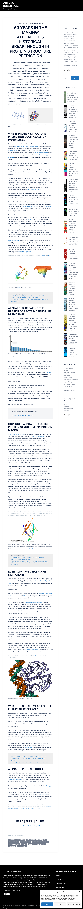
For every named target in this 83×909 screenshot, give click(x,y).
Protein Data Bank (38, 436)
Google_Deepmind (25, 842)
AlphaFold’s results (13, 241)
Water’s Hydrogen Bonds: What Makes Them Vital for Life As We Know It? (30, 762)
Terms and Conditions (27, 905)
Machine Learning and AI (70, 372)
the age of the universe (34, 189)
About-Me (66, 406)
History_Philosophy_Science (40, 842)
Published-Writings (68, 408)
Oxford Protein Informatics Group (22, 415)
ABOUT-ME (59, 875)
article (34, 655)
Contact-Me (67, 410)
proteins (24, 844)
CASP (29, 219)
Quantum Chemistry (69, 368)
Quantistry (12, 846)
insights (41, 484)
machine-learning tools (32, 649)
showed (49, 372)
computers (43, 794)
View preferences (74, 904)
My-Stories (66, 405)
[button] (80, 892)
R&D (19, 846)
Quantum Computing (69, 374)
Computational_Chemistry (34, 839)
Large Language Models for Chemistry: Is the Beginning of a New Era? (29, 561)
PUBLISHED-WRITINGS (63, 883)
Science (24, 846)
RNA (29, 596)
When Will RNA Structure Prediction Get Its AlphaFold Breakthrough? (29, 756)
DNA (24, 596)
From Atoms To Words (30, 826)
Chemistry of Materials (69, 381)
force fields (47, 206)
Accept (47, 904)
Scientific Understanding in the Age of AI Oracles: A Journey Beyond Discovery (73, 141)
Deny (60, 904)
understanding (29, 747)
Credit (18, 287)
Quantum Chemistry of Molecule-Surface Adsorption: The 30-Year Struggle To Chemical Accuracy (73, 322)
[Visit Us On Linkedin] (65, 70)
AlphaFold (12, 839)
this (42, 255)
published (10, 356)
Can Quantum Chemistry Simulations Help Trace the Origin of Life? (73, 155)
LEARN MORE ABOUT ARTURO (11, 890)
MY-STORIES (60, 887)
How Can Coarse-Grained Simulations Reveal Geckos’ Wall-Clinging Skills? (73, 169)
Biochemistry (21, 839)
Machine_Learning (14, 844)
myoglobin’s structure (41, 152)
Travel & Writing (68, 386)
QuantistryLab (31, 124)
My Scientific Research (69, 384)
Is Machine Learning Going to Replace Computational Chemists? (28, 295)
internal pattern (13, 150)
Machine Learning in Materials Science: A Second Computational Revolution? (74, 304)
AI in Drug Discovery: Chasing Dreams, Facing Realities (25, 297)
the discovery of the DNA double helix (26, 146)
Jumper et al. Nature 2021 (29, 548)
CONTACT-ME (60, 879)
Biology (48, 786)
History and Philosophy (69, 382)
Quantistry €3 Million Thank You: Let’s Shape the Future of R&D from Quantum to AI (73, 185)
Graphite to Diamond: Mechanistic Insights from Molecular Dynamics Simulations (73, 111)
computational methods (30, 206)
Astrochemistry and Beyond (71, 379)
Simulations (66, 370)
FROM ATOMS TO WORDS (66, 871)
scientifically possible (24, 252)
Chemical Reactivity (68, 377)
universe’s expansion (14, 779)
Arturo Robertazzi (11, 4)
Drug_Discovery (13, 842)
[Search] (75, 78)
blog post (42, 511)
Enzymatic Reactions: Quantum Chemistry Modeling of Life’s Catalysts (73, 288)
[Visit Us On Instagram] (69, 70)
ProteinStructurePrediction (37, 844)
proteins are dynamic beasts (33, 602)
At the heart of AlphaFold (16, 434)
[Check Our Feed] (67, 70)
